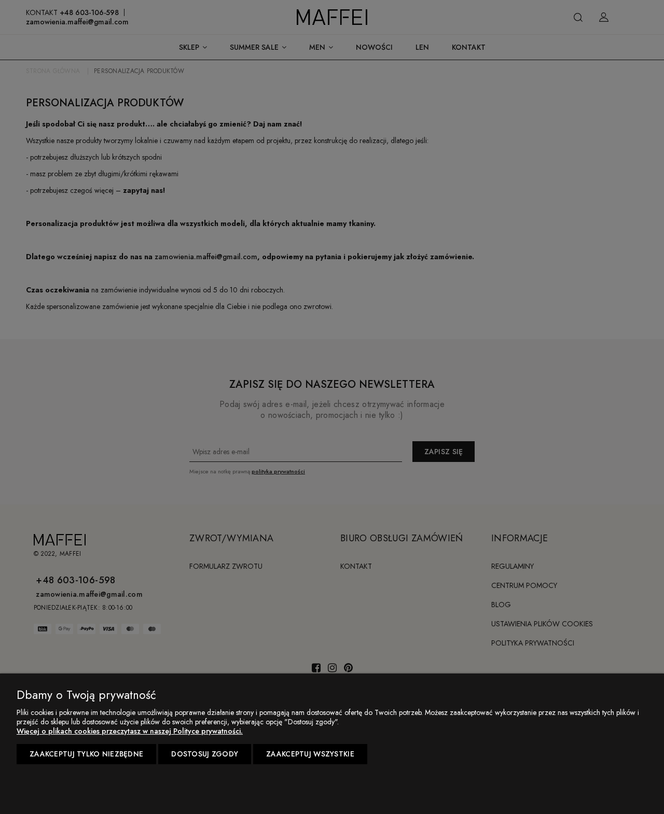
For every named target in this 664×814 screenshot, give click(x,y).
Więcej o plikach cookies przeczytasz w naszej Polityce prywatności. (130, 731)
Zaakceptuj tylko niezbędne (86, 754)
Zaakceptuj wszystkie (310, 754)
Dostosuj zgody (204, 754)
